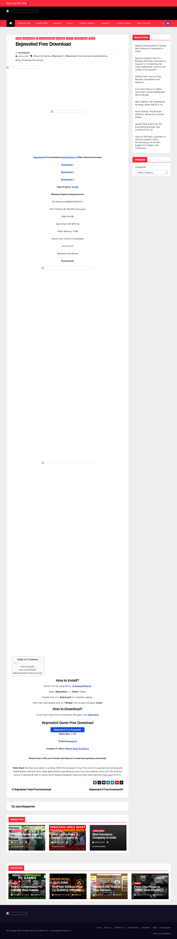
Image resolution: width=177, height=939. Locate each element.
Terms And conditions (162, 934)
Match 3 (70, 38)
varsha (36, 895)
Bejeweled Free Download (67, 729)
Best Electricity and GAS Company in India (26, 836)
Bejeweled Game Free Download (27, 673)
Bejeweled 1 (67, 164)
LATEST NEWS (123, 23)
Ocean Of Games (81, 38)
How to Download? (27, 670)
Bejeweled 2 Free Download (105, 789)
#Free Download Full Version (30, 60)
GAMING (105, 23)
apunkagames (24, 53)
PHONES (57, 23)
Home (99, 928)
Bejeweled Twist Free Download (32, 789)
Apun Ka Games (28, 38)
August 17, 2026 (62, 895)
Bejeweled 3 (67, 179)
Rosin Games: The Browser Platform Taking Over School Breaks (149, 114)
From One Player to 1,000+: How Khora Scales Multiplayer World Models (150, 92)
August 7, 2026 (144, 895)
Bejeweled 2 (67, 172)
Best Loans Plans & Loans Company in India (65, 838)
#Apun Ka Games (41, 56)
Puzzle (91, 38)
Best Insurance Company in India (104, 836)
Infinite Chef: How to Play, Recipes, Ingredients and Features (148, 79)
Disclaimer (146, 928)
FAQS (155, 928)
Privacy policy (165, 928)
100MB (18, 38)
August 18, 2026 (21, 895)
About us (108, 928)
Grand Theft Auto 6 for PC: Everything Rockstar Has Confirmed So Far (148, 127)
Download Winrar (82, 686)
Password (72, 741)
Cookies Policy (133, 928)
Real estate (144, 23)
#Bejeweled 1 (57, 56)
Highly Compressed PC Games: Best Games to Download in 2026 (151, 48)
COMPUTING (42, 23)
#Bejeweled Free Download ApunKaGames (86, 56)
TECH (70, 23)
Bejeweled (39, 157)
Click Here (93, 714)
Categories (140, 167)
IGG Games (60, 38)
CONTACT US (24, 23)
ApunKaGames (68, 157)
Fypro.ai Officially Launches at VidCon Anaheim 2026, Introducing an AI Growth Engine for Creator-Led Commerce (150, 142)
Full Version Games (47, 38)
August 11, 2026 (103, 895)
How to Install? (27, 667)
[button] (163, 23)
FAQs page (107, 775)
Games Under (87, 23)
